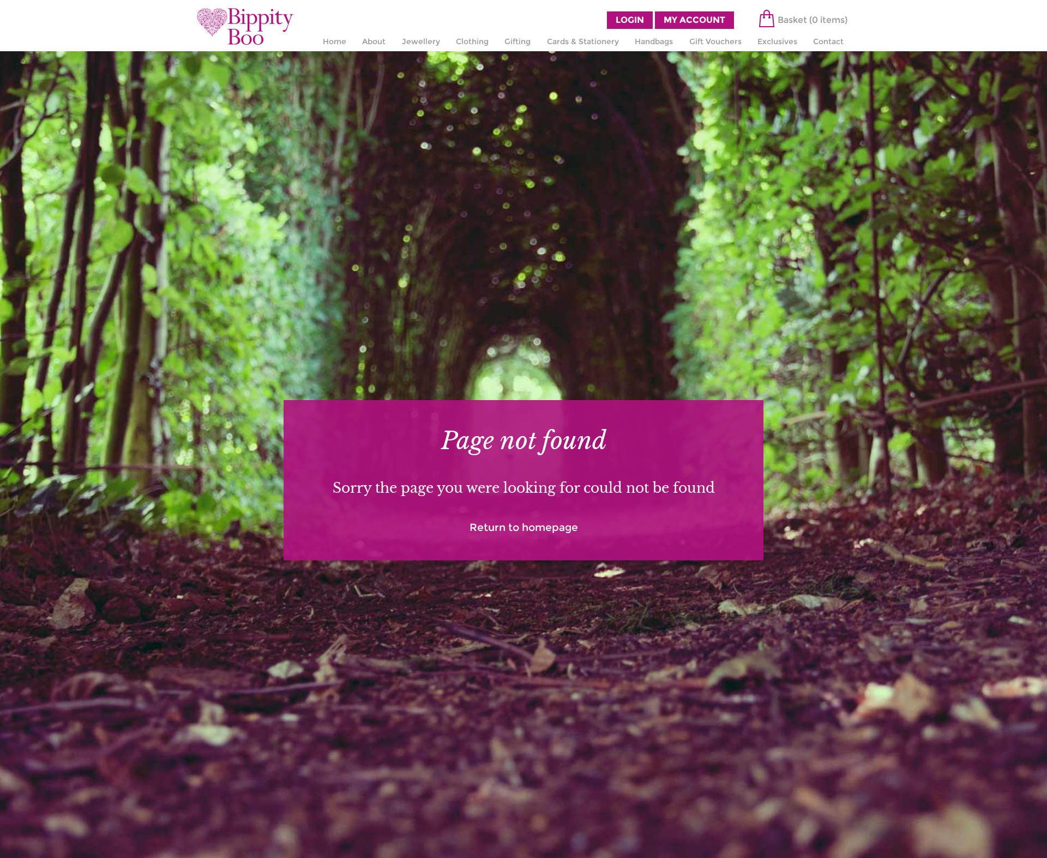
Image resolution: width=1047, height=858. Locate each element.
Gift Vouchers (715, 41)
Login (630, 20)
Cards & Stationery (583, 41)
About (374, 41)
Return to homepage (524, 527)
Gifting (517, 41)
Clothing (472, 41)
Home (334, 41)
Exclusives (777, 41)
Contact (828, 41)
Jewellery (421, 41)
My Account (694, 20)
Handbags (654, 41)
